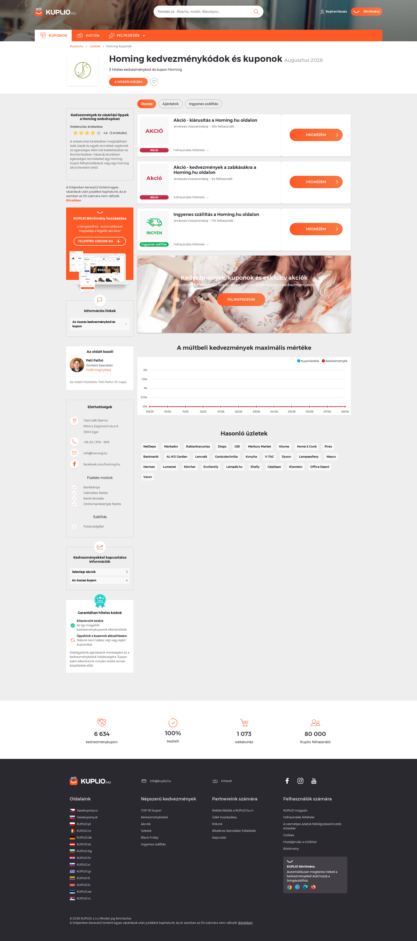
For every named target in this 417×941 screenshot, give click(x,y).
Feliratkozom (241, 299)
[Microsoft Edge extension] (306, 887)
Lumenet (169, 467)
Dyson (286, 456)
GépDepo (274, 467)
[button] (308, 361)
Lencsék (201, 456)
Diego (222, 446)
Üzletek (95, 46)
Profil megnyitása (98, 370)
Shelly (255, 467)
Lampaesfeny (309, 456)
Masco (331, 456)
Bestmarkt (151, 456)
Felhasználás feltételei (189, 150)
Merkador (171, 446)
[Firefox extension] (314, 887)
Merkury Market (259, 446)
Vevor (147, 477)
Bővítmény (291, 848)
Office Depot (319, 467)
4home (284, 446)
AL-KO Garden (177, 456)
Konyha (251, 456)
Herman (149, 467)
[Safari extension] (298, 887)
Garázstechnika (226, 456)
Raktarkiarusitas (198, 446)
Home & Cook (307, 446)
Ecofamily (210, 467)
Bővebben (73, 200)
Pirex (328, 446)
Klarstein (295, 467)
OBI (237, 446)
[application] (244, 386)
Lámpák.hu (234, 467)
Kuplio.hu (76, 46)
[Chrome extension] (290, 887)
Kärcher (189, 467)
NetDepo (149, 446)
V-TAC (269, 456)
